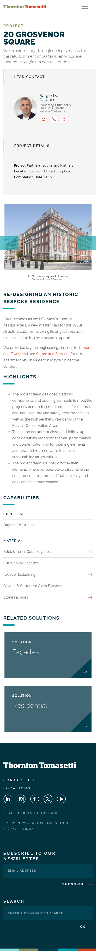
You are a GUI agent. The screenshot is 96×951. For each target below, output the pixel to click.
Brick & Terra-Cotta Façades (27, 552)
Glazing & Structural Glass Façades (32, 586)
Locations (17, 788)
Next (86, 243)
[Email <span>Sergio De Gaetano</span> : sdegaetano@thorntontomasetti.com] (44, 119)
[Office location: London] (64, 119)
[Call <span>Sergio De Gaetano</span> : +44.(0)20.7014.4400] (54, 119)
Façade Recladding (19, 574)
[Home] (24, 7)
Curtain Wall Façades (21, 563)
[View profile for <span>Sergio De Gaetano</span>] (25, 108)
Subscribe (75, 884)
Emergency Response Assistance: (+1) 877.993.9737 (36, 826)
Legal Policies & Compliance (32, 813)
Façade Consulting (19, 525)
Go (84, 926)
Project (13, 26)
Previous (9, 243)
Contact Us (19, 780)
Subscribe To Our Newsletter (29, 856)
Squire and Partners (52, 354)
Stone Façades (15, 597)
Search (14, 901)
